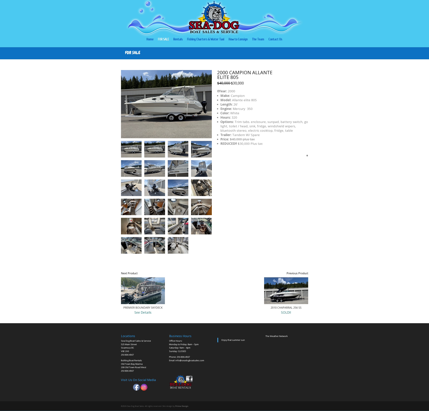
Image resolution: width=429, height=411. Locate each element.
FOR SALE (163, 39)
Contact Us (275, 39)
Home (150, 39)
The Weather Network (276, 336)
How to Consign (238, 39)
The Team (258, 39)
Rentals (178, 39)
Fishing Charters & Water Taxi (205, 39)
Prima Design (181, 406)
